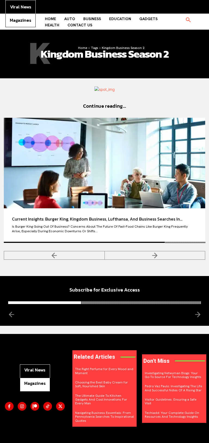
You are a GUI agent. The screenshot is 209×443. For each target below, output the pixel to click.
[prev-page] (54, 255)
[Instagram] (22, 406)
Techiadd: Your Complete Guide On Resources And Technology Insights (172, 415)
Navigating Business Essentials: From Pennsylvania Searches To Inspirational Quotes (104, 417)
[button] (188, 20)
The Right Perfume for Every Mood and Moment (104, 371)
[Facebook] (9, 406)
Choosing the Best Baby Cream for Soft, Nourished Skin (101, 384)
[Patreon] (34, 406)
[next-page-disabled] (155, 255)
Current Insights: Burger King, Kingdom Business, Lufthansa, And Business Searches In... (97, 219)
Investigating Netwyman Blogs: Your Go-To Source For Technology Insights (173, 375)
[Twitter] (60, 406)
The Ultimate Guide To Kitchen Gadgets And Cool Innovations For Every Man (101, 400)
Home (82, 48)
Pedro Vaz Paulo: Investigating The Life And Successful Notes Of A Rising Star (173, 388)
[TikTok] (47, 406)
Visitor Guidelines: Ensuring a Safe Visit (170, 401)
